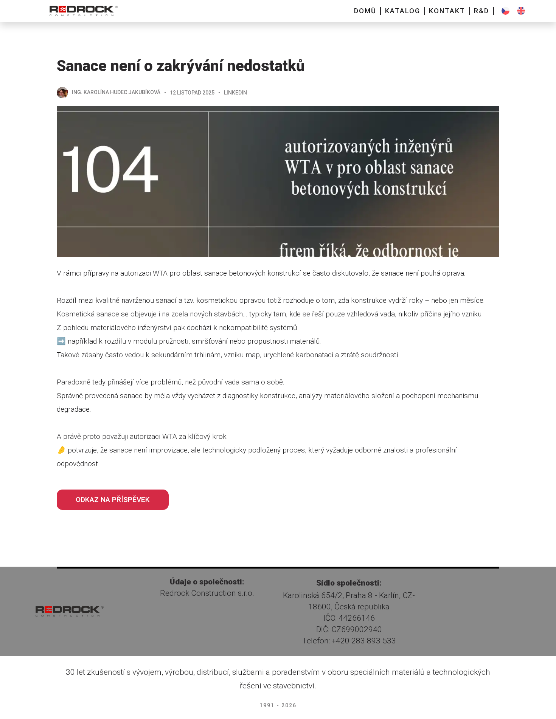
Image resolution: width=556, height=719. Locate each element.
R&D (481, 11)
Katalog (402, 11)
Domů (365, 11)
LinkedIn (235, 93)
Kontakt (447, 11)
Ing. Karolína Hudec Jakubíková (116, 92)
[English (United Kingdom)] (521, 11)
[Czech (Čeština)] (505, 11)
